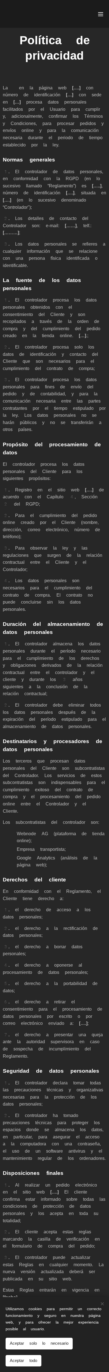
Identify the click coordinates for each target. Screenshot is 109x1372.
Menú (100, 13)
